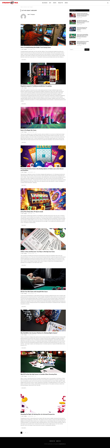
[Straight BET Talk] (10, 2)
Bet (50, 2)
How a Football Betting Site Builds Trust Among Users (36, 47)
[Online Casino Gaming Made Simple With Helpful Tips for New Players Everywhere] (72, 36)
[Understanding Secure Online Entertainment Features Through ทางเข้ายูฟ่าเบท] (72, 43)
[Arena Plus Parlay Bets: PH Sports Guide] (43, 199)
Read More (24, 59)
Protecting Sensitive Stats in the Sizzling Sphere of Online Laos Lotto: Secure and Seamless (42, 169)
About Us (58, 441)
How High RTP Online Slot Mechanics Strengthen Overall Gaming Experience (83, 21)
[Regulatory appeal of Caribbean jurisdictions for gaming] (43, 73)
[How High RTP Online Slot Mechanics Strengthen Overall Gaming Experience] (72, 22)
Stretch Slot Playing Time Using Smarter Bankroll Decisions (82, 28)
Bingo (66, 2)
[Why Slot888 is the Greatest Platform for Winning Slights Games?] (43, 320)
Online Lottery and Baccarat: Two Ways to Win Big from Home (38, 251)
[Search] (107, 3)
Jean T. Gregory (31, 14)
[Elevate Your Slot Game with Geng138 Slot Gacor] (43, 279)
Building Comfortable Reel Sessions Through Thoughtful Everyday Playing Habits (83, 14)
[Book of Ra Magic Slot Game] (43, 118)
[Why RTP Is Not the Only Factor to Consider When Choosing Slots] (43, 362)
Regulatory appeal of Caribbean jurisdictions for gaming (36, 86)
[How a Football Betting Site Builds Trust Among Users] (43, 35)
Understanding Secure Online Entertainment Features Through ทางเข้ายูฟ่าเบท (83, 42)
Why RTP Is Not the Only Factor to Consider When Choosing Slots (39, 374)
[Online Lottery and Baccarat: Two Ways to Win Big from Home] (43, 239)
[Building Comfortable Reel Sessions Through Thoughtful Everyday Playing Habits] (72, 15)
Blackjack (44, 2)
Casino (22, 83)
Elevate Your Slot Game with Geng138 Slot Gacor (34, 291)
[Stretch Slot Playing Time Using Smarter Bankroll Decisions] (72, 29)
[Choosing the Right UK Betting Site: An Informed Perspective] (43, 402)
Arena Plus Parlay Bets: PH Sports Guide (32, 211)
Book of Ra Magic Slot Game (28, 130)
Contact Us (52, 441)
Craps (54, 2)
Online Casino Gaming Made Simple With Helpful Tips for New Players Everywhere (82, 35)
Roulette (60, 2)
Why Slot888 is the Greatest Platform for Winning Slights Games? (39, 333)
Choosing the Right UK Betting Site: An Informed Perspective (38, 414)
